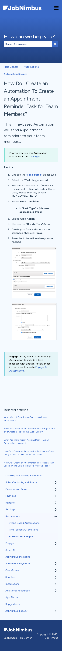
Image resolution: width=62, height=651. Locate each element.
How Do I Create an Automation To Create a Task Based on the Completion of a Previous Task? (29, 464)
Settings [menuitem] (10, 509)
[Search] (55, 44)
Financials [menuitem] (10, 495)
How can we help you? (29, 37)
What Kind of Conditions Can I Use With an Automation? (25, 419)
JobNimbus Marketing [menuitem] (17, 556)
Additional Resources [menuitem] (17, 590)
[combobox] (28, 44)
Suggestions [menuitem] (12, 604)
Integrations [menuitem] (12, 583)
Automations (31, 66)
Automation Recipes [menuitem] (21, 536)
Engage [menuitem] (9, 543)
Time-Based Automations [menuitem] (23, 529)
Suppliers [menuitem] (10, 577)
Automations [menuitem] (13, 516)
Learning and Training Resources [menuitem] (23, 475)
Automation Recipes (15, 73)
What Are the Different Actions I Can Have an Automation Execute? (26, 441)
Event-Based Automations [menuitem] (24, 522)
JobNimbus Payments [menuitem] (18, 563)
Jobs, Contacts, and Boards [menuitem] (21, 482)
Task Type (34, 156)
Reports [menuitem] (10, 502)
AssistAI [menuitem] (10, 550)
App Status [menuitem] (11, 597)
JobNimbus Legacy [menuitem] (16, 610)
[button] (55, 482)
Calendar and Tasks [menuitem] (16, 489)
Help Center (11, 66)
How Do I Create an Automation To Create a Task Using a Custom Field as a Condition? (29, 453)
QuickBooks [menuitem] (12, 570)
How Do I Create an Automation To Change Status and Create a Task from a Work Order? (29, 430)
